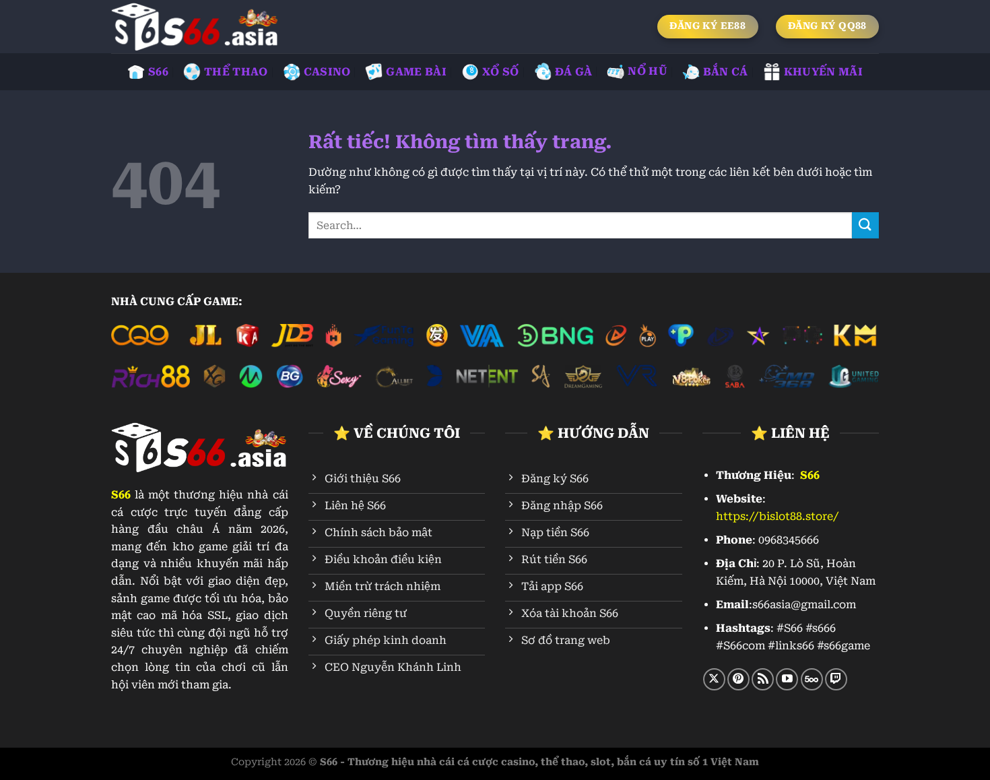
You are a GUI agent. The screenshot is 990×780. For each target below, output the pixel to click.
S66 (158, 71)
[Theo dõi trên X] (714, 679)
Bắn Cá (725, 71)
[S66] (195, 27)
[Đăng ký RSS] (763, 679)
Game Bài (416, 71)
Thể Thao (236, 71)
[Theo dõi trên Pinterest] (738, 679)
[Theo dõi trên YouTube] (787, 679)
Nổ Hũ (647, 71)
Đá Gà (574, 71)
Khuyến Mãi (823, 71)
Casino (327, 71)
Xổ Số (500, 71)
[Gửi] (865, 225)
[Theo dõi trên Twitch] (836, 679)
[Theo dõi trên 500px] (812, 679)
